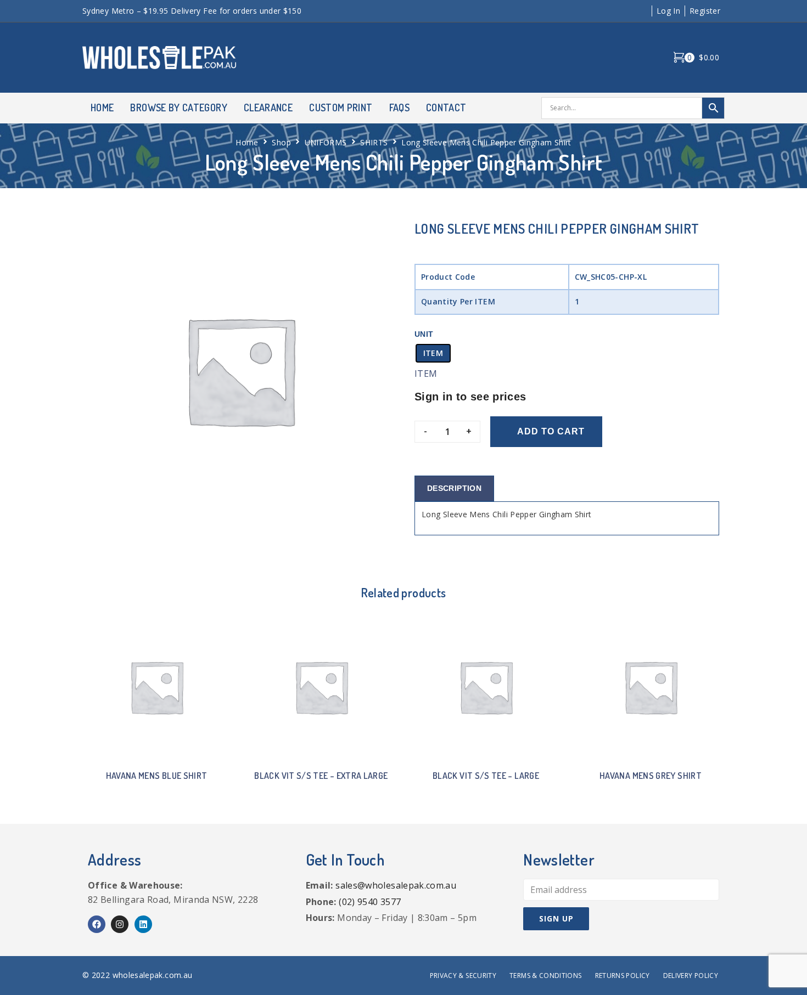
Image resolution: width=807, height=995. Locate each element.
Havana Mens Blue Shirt (157, 775)
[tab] (454, 488)
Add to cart (551, 431)
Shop (281, 142)
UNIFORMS (326, 142)
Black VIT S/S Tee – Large (486, 775)
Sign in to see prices (470, 397)
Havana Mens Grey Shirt (650, 775)
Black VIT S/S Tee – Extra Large (321, 775)
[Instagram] (119, 924)
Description (454, 488)
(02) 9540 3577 (370, 902)
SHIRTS (374, 142)
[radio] (433, 353)
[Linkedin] (143, 924)
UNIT (423, 334)
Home (247, 142)
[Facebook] (96, 924)
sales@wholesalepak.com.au (395, 885)
